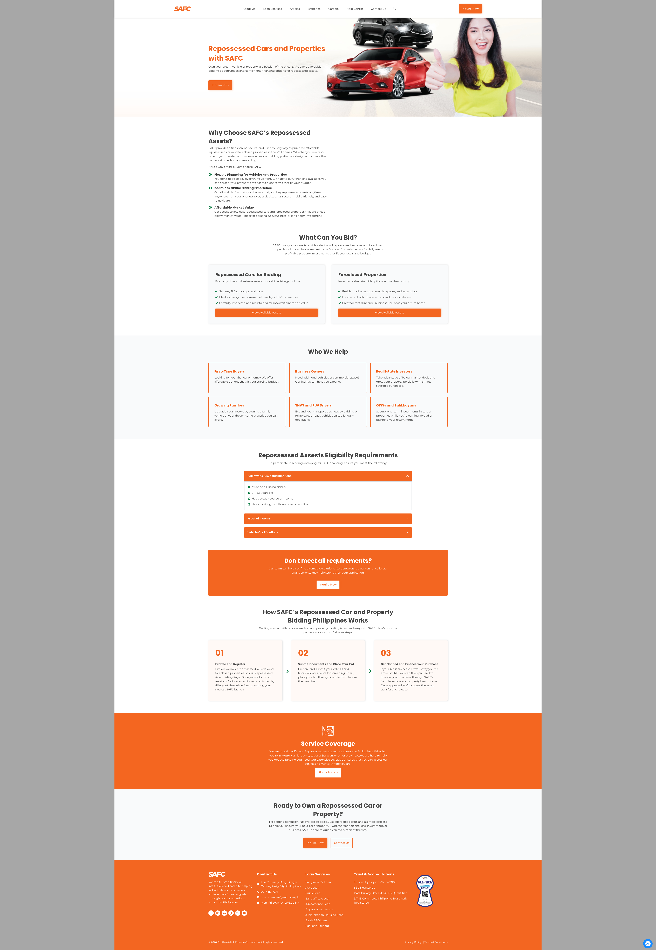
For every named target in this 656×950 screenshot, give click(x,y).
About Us (249, 8)
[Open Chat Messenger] (648, 943)
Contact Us (378, 8)
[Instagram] (217, 913)
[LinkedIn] (224, 913)
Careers (333, 8)
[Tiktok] (231, 913)
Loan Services (272, 8)
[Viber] (237, 913)
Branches (314, 8)
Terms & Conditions (436, 942)
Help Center (354, 8)
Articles (295, 8)
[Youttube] (244, 913)
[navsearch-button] (394, 8)
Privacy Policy (413, 942)
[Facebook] (211, 913)
